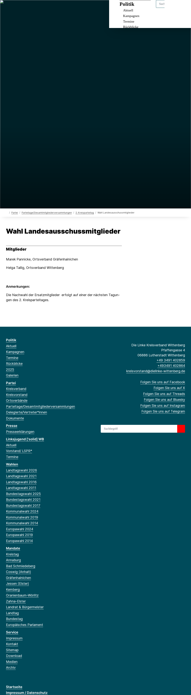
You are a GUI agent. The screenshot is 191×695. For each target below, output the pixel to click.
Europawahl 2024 (19, 529)
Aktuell (11, 346)
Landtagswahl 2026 (21, 470)
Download (14, 656)
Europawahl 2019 (19, 535)
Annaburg (13, 560)
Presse (11, 426)
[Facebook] (8, 7)
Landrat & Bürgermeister (25, 607)
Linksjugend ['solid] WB (25, 439)
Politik (11, 340)
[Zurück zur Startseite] (7, 212)
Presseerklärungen (20, 432)
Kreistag (12, 554)
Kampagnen (131, 16)
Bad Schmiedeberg (20, 566)
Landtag (12, 613)
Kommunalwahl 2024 (22, 511)
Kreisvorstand (16, 395)
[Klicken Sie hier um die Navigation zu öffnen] (183, 7)
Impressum (14, 638)
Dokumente (15, 418)
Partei (14, 212)
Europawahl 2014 (19, 541)
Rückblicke (130, 27)
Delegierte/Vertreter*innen (26, 412)
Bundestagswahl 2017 (23, 505)
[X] (14, 7)
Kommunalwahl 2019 (22, 517)
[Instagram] (33, 7)
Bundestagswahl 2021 (23, 500)
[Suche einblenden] (172, 7)
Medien (12, 662)
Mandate (13, 548)
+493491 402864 (171, 366)
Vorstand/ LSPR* (19, 451)
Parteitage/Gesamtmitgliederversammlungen (47, 212)
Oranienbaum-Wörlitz (22, 595)
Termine (128, 21)
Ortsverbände (16, 400)
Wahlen (12, 464)
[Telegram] (38, 7)
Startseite (14, 687)
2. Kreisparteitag (85, 212)
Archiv (11, 667)
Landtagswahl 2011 (21, 488)
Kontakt (12, 644)
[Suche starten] (181, 429)
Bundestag (14, 619)
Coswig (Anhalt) (18, 572)
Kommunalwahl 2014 (22, 523)
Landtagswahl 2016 (21, 482)
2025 (10, 369)
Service (12, 632)
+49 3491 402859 (170, 360)
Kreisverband (16, 389)
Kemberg (13, 589)
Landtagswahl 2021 (21, 476)
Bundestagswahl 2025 (23, 494)
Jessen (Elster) (17, 583)
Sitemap (12, 650)
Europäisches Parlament (24, 625)
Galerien (12, 375)
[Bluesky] (26, 7)
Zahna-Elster (16, 601)
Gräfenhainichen (18, 578)
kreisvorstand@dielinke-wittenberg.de (155, 371)
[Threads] (20, 7)
